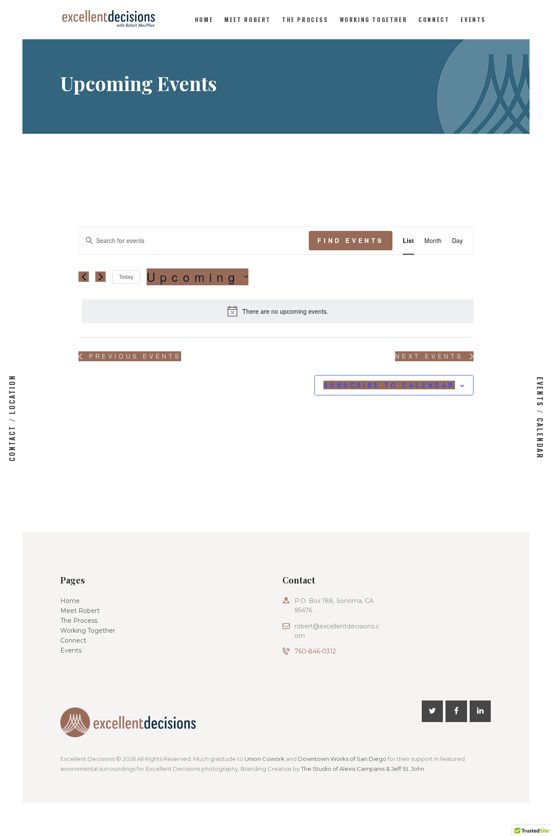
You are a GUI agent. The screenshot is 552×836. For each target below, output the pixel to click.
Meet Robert (80, 611)
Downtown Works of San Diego (342, 758)
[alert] (278, 311)
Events (71, 650)
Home (70, 601)
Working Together (87, 630)
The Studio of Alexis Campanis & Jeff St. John (362, 768)
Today (126, 276)
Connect (73, 640)
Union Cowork (265, 758)
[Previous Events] (83, 276)
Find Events (350, 240)
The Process (78, 621)
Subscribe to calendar (389, 385)
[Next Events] (100, 276)
